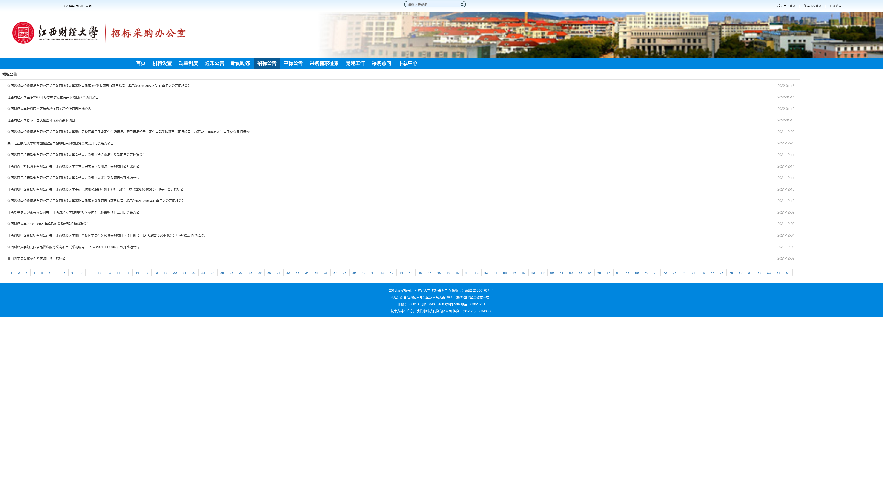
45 (411, 272)
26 (231, 272)
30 (269, 272)
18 (156, 272)
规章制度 (188, 63)
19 (165, 272)
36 (326, 272)
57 (524, 272)
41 (373, 272)
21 (184, 272)
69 (637, 272)
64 (590, 272)
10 (81, 272)
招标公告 (267, 63)
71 (656, 272)
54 (495, 272)
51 (467, 272)
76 (703, 272)
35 (316, 272)
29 (260, 272)
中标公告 (293, 63)
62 (571, 272)
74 (684, 272)
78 (722, 272)
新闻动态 (240, 63)
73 (675, 272)
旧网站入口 (836, 6)
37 (335, 272)
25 (222, 272)
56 (514, 272)
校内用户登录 (786, 6)
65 (599, 272)
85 (788, 272)
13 (109, 272)
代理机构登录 (812, 6)
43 (392, 272)
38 (345, 272)
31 (279, 272)
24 (213, 272)
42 (382, 272)
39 (354, 272)
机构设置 (162, 63)
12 (99, 272)
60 (552, 272)
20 (175, 272)
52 (477, 272)
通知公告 (214, 63)
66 (609, 272)
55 (505, 272)
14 (118, 272)
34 (307, 272)
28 (250, 272)
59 (543, 272)
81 (750, 272)
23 (203, 272)
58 (533, 272)
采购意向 (381, 63)
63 (580, 272)
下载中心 (407, 63)
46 (420, 272)
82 (759, 272)
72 (665, 272)
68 (627, 272)
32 (288, 272)
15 (128, 272)
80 (741, 272)
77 (712, 272)
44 (401, 272)
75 (693, 272)
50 (458, 272)
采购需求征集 (324, 63)
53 (486, 272)
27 (241, 272)
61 (561, 272)
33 (297, 272)
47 (429, 272)
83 (769, 272)
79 (731, 272)
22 (194, 272)
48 (439, 272)
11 (90, 272)
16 (137, 272)
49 (448, 272)
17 (147, 272)
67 (618, 272)
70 (646, 272)
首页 (141, 63)
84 (778, 272)
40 (363, 272)
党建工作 (355, 63)
